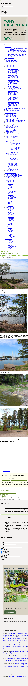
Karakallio (10, 214)
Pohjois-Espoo (9, 226)
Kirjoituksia (8, 47)
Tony (4, 45)
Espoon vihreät (12, 676)
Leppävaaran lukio (15, 148)
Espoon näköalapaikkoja (11, 113)
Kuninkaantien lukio (15, 147)
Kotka (18, 636)
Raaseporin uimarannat (14, 81)
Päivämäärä (4, 556)
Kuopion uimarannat (13, 97)
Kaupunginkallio (12, 197)
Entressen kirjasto (12, 154)
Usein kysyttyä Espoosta (9, 653)
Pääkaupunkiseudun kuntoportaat (13, 121)
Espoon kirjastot (9, 153)
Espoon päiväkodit (9, 170)
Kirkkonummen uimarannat (14, 73)
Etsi (2, 6)
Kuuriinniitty (11, 201)
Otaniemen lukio (15, 151)
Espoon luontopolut (10, 111)
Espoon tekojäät (9, 114)
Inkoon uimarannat (12, 71)
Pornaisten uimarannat (13, 78)
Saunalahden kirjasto (13, 165)
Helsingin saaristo (9, 119)
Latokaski (10, 184)
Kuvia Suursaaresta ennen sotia (10, 666)
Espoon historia (9, 125)
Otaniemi (10, 245)
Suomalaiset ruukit (9, 135)
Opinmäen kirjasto (12, 163)
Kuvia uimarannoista (5, 490)
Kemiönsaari (6, 636)
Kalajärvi (10, 229)
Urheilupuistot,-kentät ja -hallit (12, 176)
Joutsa (24, 635)
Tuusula (13, 642)
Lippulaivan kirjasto (13, 160)
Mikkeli (18, 638)
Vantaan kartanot (22, 660)
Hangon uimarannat (13, 69)
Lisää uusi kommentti (5, 497)
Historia (4, 122)
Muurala (10, 202)
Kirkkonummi (13, 636)
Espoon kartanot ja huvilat (11, 126)
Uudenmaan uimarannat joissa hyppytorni (15, 108)
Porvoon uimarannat (13, 80)
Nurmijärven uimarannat (14, 77)
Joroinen (16, 635)
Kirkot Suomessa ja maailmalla (12, 174)
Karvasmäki (11, 196)
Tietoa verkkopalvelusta (11, 61)
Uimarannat (5, 62)
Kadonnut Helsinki (9, 132)
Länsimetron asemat (10, 171)
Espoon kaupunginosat (11, 140)
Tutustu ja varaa (10, 612)
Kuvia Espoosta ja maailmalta (11, 253)
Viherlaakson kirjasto (13, 169)
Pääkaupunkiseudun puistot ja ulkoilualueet (16, 120)
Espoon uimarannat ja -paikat (7, 491)
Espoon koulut (8, 141)
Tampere (5, 642)
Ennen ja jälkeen (18, 644)
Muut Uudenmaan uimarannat (12, 67)
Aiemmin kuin (4, 555)
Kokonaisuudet (4, 546)
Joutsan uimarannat (13, 92)
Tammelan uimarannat (13, 102)
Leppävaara (11, 218)
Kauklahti (10, 209)
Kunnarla (10, 199)
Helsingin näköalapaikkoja (11, 118)
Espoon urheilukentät (10, 116)
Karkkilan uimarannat (13, 72)
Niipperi (10, 234)
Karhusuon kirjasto (12, 157)
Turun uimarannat (12, 104)
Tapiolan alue (8, 239)
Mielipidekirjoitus (7, 554)
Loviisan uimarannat (13, 76)
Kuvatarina (5, 552)
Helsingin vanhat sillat (10, 130)
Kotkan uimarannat (12, 94)
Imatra (11, 635)
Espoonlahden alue (10, 180)
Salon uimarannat (12, 99)
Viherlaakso (11, 220)
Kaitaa (9, 182)
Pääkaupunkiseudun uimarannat (8, 493)
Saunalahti (10, 186)
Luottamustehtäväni (10, 56)
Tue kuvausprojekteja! (10, 60)
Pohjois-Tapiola (12, 246)
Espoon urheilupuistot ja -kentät (15, 177)
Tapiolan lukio (14, 152)
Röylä (9, 235)
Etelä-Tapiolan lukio (15, 144)
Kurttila (10, 210)
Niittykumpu (11, 244)
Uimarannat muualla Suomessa (13, 88)
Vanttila (10, 212)
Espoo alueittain (7, 179)
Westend (10, 248)
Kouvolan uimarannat (13, 96)
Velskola (10, 237)
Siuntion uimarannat (13, 83)
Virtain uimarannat (12, 105)
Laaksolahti (11, 217)
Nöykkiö (10, 185)
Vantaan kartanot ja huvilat (11, 136)
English (13, 497)
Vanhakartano (11, 236)
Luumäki (13, 638)
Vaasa (17, 642)
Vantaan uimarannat (10, 66)
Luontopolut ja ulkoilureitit (21, 646)
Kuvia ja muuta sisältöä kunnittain (13, 175)
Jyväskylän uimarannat (13, 93)
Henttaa (10, 223)
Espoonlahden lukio (16, 143)
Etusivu (4, 44)
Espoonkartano (11, 208)
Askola (11, 633)
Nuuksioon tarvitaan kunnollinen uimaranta (15, 509)
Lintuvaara (10, 219)
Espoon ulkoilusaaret (10, 115)
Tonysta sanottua (9, 58)
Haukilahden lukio (15, 146)
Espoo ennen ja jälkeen (11, 124)
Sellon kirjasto (11, 166)
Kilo (9, 215)
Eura (18, 633)
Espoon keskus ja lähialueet (12, 190)
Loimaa (4, 638)
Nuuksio (10, 204)
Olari (9, 225)
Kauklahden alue (9, 207)
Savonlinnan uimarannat (14, 100)
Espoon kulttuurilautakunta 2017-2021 (17, 51)
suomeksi (3, 11)
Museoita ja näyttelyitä (10, 173)
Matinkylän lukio (15, 149)
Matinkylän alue (4, 494)
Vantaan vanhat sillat (10, 137)
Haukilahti (10, 240)
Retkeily (5, 109)
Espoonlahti (11, 181)
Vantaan (22, 482)
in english (3, 13)
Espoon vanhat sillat (10, 127)
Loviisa (9, 638)
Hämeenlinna (6, 635)
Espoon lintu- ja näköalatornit (12, 110)
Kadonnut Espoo (9, 131)
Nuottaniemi (3, 496)
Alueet (2, 543)
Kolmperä (10, 198)
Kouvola (22, 636)
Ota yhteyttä (8, 59)
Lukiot (12, 646)
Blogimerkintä (6, 551)
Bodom (10, 228)
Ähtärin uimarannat (12, 107)
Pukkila (9, 640)
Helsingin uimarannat (10, 65)
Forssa (22, 633)
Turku (9, 642)
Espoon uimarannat (10, 64)
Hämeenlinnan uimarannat (14, 89)
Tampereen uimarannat (13, 103)
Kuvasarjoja (5, 138)
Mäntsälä (23, 638)
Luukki (9, 233)
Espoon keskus (12, 191)
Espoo (14, 633)
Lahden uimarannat (13, 98)
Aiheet (2, 541)
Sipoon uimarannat (12, 82)
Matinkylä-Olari (9, 222)
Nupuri (9, 203)
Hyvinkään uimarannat (13, 70)
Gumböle (10, 192)
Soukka (10, 187)
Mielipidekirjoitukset (13, 53)
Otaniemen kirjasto (12, 164)
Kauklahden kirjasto (13, 158)
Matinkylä (10, 224)
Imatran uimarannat (12, 91)
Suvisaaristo (11, 188)
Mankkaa (10, 242)
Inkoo (20, 635)
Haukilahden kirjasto (13, 155)
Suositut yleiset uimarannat (11, 87)
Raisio (23, 640)
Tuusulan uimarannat (13, 84)
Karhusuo (10, 195)
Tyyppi (2, 548)
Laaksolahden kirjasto (13, 159)
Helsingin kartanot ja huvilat (12, 129)
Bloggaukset (11, 49)
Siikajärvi (10, 206)
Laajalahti (10, 241)
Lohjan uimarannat (12, 75)
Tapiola (10, 247)
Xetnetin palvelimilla (15, 679)
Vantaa (21, 642)
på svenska (4, 12)
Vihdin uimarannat (12, 86)
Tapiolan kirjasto (12, 168)
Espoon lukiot (11, 142)
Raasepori (18, 640)
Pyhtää (13, 640)
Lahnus (10, 231)
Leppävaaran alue (9, 213)
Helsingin (16, 482)
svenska (17, 497)
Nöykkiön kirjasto (12, 162)
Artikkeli (5, 549)
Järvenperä (11, 193)
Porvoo (5, 640)
